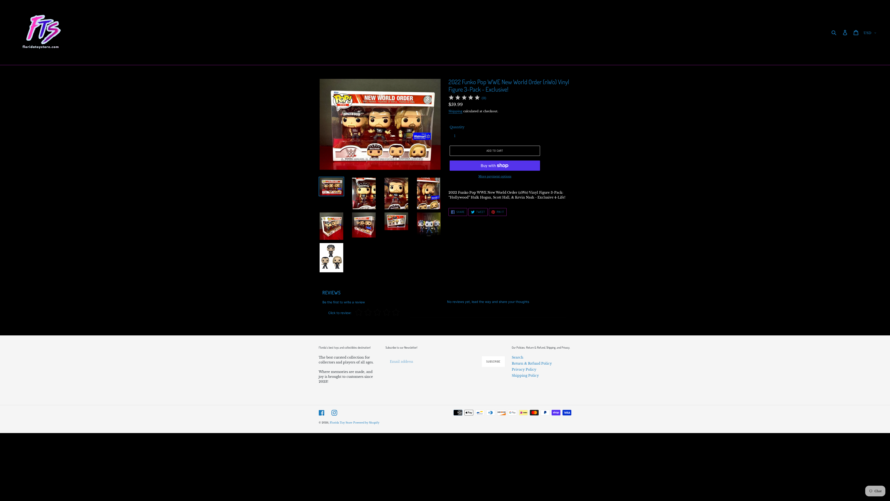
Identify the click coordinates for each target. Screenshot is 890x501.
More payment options (494, 176)
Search (517, 357)
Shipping (455, 111)
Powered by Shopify (366, 422)
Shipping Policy (525, 375)
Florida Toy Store (341, 422)
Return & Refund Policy (532, 363)
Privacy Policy (524, 369)
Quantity (457, 127)
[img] (464, 98)
